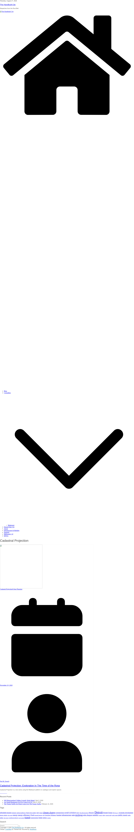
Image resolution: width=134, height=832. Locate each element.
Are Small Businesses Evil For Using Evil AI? (18, 802)
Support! (6, 532)
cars (37, 813)
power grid (108, 815)
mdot (73, 815)
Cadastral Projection (6, 589)
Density (91, 813)
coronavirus (60, 813)
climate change (49, 812)
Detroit (99, 812)
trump (40, 818)
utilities (45, 818)
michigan (79, 815)
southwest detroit (13, 818)
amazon (14, 813)
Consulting (7, 393)
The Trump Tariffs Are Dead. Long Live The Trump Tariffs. (22, 804)
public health (115, 815)
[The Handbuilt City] (7, 11)
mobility (95, 815)
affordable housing (6, 813)
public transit (122, 815)
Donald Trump (107, 813)
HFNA (6, 536)
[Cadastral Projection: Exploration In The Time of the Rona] (21, 566)
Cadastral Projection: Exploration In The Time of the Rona (30, 785)
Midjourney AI (8, 534)
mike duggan (87, 815)
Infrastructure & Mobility (11, 530)
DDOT (77, 812)
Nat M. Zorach (4, 781)
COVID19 (72, 813)
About (6, 529)
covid (66, 813)
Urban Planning (17, 589)
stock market (21, 817)
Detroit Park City (9, 527)
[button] (69, 523)
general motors (38, 815)
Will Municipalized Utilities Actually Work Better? (19, 800)
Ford (32, 815)
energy (15, 815)
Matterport (11, 525)
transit (27, 817)
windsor (49, 817)
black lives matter (31, 813)
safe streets (6, 817)
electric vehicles (3, 815)
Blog (5, 391)
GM (43, 815)
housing (59, 815)
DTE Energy (115, 812)
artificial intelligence (21, 813)
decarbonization (84, 813)
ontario (100, 815)
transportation (34, 818)
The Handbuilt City (8, 5)
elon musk (10, 815)
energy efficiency (24, 815)
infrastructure (66, 815)
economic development (126, 813)
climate (40, 813)
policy (104, 815)
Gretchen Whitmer (50, 815)
